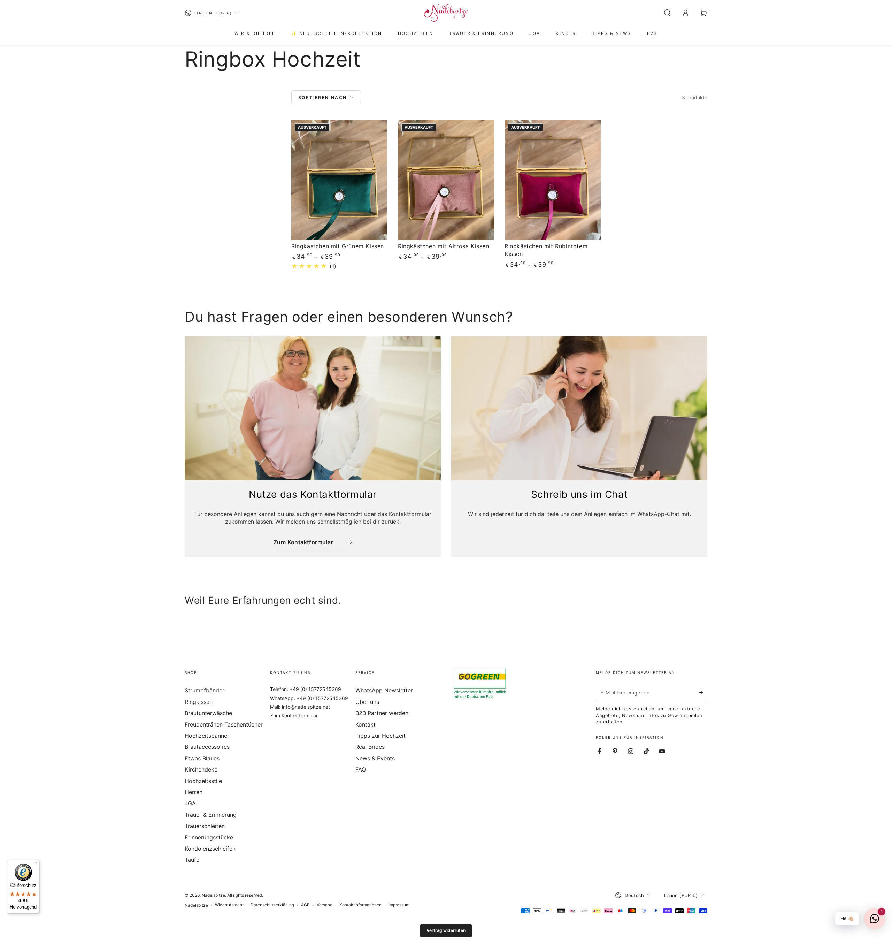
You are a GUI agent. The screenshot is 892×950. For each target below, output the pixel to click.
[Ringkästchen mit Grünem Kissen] (339, 180)
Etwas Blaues (202, 758)
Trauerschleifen (205, 825)
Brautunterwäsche (208, 712)
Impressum (399, 904)
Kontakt (365, 724)
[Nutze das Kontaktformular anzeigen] (313, 408)
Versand (324, 904)
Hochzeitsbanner (207, 735)
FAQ (360, 769)
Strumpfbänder (204, 690)
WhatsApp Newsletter (384, 690)
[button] (667, 13)
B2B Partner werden (381, 712)
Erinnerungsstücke (209, 837)
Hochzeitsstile (203, 780)
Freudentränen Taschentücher (224, 724)
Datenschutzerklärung (272, 904)
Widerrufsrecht (229, 904)
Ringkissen (199, 701)
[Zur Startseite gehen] (446, 13)
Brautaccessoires (207, 746)
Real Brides (370, 746)
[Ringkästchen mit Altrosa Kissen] (446, 180)
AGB (305, 904)
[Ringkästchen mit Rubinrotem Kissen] (553, 180)
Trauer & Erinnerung (211, 814)
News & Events (375, 758)
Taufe (192, 859)
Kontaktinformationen (360, 904)
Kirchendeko (201, 769)
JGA (190, 803)
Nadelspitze (213, 895)
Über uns (367, 701)
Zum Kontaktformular (294, 716)
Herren (193, 792)
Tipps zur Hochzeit (380, 735)
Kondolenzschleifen (210, 848)
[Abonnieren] (703, 692)
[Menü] (35, 864)
